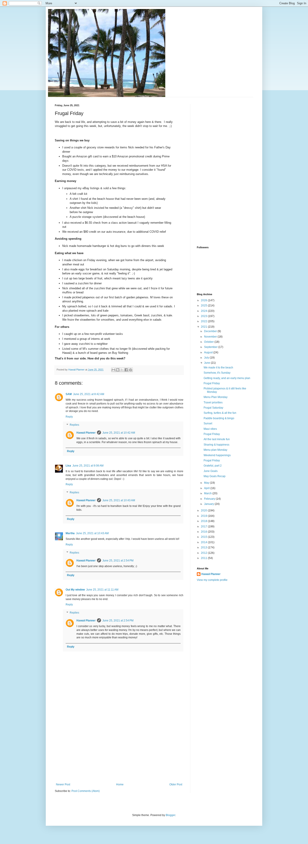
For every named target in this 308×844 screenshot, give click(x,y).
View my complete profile (212, 580)
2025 (204, 305)
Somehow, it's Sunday (217, 372)
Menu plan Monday (215, 449)
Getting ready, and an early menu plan (227, 378)
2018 (204, 521)
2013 (204, 547)
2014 (204, 542)
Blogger (170, 815)
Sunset (208, 423)
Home (120, 784)
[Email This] (113, 370)
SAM (69, 394)
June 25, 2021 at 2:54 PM (117, 560)
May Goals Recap (214, 476)
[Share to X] (122, 370)
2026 (204, 300)
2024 (204, 311)
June (207, 362)
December (211, 331)
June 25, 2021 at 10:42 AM (118, 432)
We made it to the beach (218, 367)
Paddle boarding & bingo (219, 418)
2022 (204, 321)
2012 (204, 552)
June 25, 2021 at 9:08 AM (87, 465)
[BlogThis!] (117, 370)
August (208, 352)
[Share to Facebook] (126, 370)
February (210, 498)
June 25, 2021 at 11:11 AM (102, 589)
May (207, 482)
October (209, 341)
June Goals (211, 471)
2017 (204, 526)
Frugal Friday (212, 383)
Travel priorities (213, 402)
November (211, 336)
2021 (204, 326)
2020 (204, 510)
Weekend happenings (217, 455)
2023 (204, 316)
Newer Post (63, 784)
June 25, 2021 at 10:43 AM (118, 500)
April (207, 488)
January (209, 504)
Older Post (175, 784)
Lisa (68, 465)
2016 (204, 531)
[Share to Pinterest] (130, 370)
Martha (70, 533)
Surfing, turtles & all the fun (220, 412)
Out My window (75, 589)
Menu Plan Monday (216, 397)
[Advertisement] (119, 749)
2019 (204, 515)
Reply (69, 416)
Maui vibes (210, 428)
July (207, 357)
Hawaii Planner (86, 432)
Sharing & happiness (216, 444)
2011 (204, 558)
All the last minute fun (217, 439)
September (211, 347)
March (208, 493)
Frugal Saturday (213, 407)
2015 (204, 536)
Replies (74, 424)
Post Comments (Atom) (85, 791)
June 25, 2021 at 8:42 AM (88, 394)
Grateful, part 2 (213, 465)
